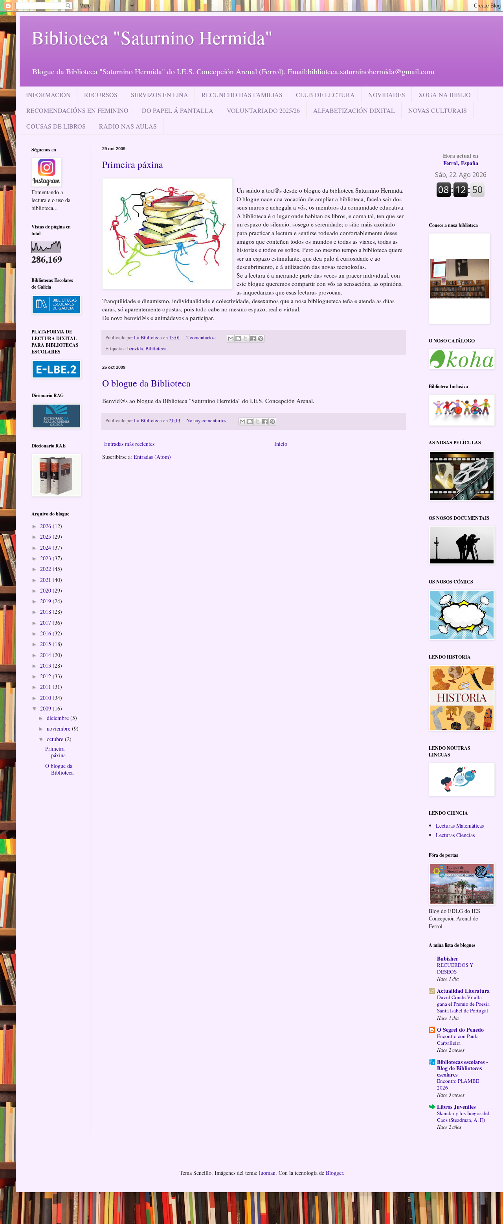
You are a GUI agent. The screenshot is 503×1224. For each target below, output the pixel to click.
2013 (46, 665)
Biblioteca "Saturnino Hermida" (152, 37)
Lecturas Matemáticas (460, 825)
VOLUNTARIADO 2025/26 (263, 110)
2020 (46, 590)
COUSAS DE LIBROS (56, 126)
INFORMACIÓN (48, 94)
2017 (46, 622)
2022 (46, 568)
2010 (46, 697)
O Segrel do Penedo (460, 1029)
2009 (46, 708)
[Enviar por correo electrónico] (231, 338)
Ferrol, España (460, 159)
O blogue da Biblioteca (146, 383)
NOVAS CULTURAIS (437, 110)
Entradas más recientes (129, 443)
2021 (46, 579)
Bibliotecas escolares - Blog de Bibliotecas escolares (462, 1068)
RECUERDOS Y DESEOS (455, 968)
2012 (46, 676)
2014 (46, 655)
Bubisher (447, 958)
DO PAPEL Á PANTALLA (177, 110)
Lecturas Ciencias (455, 835)
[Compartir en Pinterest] (260, 338)
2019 (46, 601)
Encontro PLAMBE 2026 (458, 1084)
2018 (46, 611)
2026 (46, 526)
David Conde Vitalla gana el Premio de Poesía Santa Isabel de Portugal (463, 1004)
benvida (135, 348)
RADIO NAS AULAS (128, 126)
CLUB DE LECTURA (325, 94)
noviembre (59, 728)
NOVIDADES (386, 94)
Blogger (334, 1172)
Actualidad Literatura (463, 991)
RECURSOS (100, 94)
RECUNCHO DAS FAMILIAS (242, 94)
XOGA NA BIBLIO (445, 94)
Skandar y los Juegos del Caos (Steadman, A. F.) (463, 1116)
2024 (46, 547)
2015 (46, 644)
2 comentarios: (201, 337)
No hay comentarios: (207, 420)
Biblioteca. (156, 348)
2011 (46, 686)
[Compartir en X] (246, 338)
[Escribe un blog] (238, 338)
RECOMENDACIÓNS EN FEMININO (77, 110)
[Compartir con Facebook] (253, 338)
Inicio (280, 443)
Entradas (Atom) (152, 456)
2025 (46, 536)
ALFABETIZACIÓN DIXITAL (354, 110)
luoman (267, 1172)
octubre (56, 739)
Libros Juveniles (456, 1107)
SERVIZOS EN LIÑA (159, 94)
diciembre (58, 718)
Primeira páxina (132, 164)
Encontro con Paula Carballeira (458, 1039)
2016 (46, 633)
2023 (46, 558)
